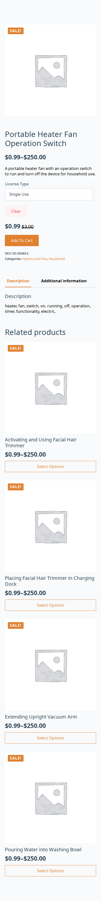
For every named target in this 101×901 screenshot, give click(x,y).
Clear (16, 211)
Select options (50, 466)
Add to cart (22, 240)
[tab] (18, 281)
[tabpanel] (50, 303)
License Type (17, 184)
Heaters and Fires (34, 258)
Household (57, 258)
